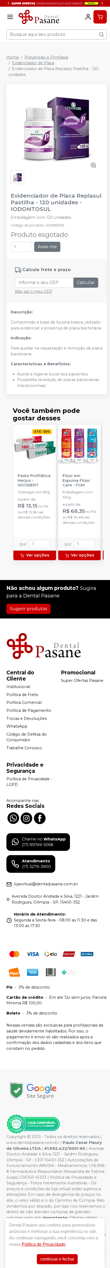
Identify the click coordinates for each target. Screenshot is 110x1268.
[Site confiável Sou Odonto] (33, 1124)
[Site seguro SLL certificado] (33, 1091)
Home (12, 57)
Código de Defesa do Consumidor (26, 737)
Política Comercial (24, 702)
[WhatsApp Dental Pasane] (13, 817)
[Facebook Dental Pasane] (39, 817)
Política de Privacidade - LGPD (29, 782)
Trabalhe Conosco (24, 748)
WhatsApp (17, 726)
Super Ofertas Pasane (82, 680)
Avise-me (47, 246)
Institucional (18, 686)
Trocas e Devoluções (26, 718)
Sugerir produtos (28, 608)
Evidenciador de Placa (33, 62)
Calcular (86, 282)
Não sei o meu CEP (33, 291)
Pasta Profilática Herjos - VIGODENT (34, 480)
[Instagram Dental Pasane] (26, 817)
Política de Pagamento (28, 710)
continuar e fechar (57, 1259)
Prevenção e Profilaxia (46, 57)
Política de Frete (22, 694)
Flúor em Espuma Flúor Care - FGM (76, 480)
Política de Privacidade (43, 1244)
